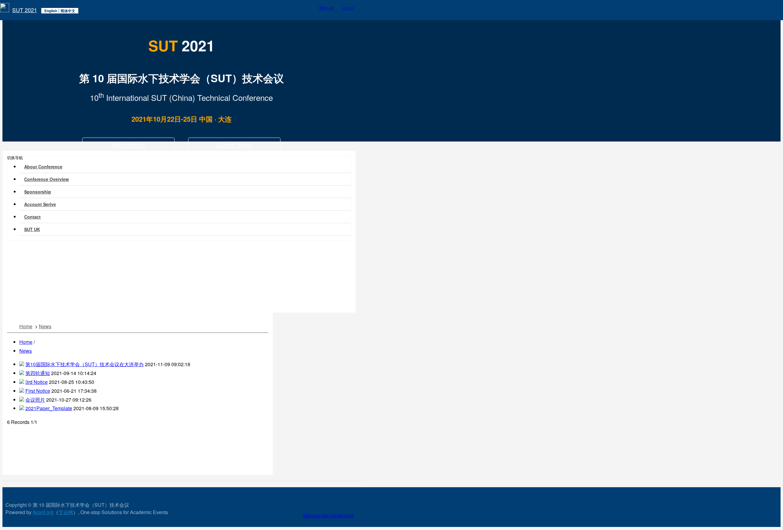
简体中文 (68, 11)
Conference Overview (46, 179)
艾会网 (65, 512)
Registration (128, 144)
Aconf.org (43, 512)
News (45, 326)
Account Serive (40, 204)
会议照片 (35, 399)
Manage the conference (328, 515)
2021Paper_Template (48, 408)
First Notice (37, 390)
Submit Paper (234, 144)
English (50, 11)
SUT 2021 (24, 9)
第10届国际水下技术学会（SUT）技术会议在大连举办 (84, 364)
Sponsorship (37, 192)
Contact (32, 217)
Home (25, 326)
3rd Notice (36, 381)
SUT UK (32, 229)
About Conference (43, 167)
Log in (348, 8)
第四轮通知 (37, 373)
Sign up (326, 8)
